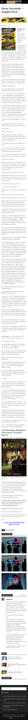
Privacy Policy (16, 718)
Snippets (3, 5)
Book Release (10, 670)
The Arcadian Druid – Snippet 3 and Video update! (16, 665)
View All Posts (22, 594)
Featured (11, 542)
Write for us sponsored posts (10, 709)
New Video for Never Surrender (14, 672)
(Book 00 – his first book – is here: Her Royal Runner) (13, 425)
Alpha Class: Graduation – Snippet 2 (14, 545)
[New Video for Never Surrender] (4, 672)
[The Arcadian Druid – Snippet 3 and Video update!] (4, 664)
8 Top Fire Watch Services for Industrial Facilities (14, 703)
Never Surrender (10, 530)
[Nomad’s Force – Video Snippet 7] (4, 658)
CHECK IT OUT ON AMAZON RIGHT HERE (14, 523)
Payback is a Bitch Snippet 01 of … (14, 581)
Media (13, 656)
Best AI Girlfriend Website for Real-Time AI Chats (14, 696)
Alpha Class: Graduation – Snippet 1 (14, 563)
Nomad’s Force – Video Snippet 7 (14, 658)
